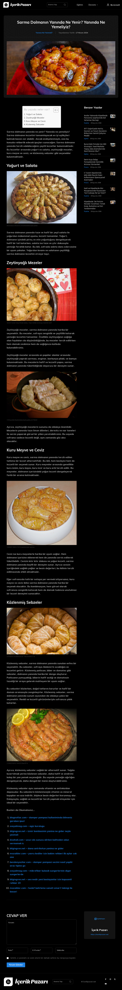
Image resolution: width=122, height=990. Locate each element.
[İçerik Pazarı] (99, 919)
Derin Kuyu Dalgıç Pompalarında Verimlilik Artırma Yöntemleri (93, 161)
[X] (115, 979)
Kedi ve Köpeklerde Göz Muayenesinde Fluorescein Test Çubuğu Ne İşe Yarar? (95, 190)
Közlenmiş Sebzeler (35, 124)
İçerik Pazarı (100, 930)
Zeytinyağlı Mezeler (35, 117)
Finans (86, 167)
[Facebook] (105, 979)
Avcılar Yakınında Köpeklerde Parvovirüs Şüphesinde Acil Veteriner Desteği (95, 117)
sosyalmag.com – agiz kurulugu (27, 826)
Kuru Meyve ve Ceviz (36, 121)
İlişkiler (86, 123)
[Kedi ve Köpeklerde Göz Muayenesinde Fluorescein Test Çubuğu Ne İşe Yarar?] (112, 189)
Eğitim (86, 138)
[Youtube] (105, 984)
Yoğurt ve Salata (34, 114)
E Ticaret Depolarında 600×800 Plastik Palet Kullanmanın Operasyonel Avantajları (94, 176)
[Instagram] (110, 979)
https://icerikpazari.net (99, 934)
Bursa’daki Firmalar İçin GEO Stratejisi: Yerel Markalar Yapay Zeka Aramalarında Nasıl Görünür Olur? (95, 147)
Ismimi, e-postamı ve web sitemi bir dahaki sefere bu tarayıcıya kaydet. (43, 958)
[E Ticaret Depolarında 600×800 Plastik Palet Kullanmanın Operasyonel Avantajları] (112, 173)
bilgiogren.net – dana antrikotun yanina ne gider (37, 848)
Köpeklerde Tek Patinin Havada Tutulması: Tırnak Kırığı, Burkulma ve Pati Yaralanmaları (94, 205)
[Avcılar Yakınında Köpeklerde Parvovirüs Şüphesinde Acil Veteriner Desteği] (112, 116)
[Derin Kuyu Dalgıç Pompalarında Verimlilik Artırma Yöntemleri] (112, 160)
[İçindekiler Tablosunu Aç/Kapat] (54, 110)
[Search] (65, 4)
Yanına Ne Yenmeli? (44, 33)
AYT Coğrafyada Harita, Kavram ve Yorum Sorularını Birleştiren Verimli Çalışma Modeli (95, 132)
